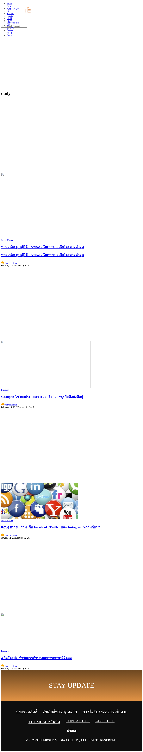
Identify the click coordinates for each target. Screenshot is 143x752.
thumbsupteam (10, 263)
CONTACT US (78, 721)
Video (9, 25)
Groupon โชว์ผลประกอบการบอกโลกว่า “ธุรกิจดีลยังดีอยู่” (42, 397)
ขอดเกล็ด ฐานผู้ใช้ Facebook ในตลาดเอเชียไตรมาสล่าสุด (42, 255)
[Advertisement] (71, 67)
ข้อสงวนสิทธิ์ (26, 711)
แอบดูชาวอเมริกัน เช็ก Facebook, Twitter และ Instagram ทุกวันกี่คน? (50, 527)
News (9, 20)
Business (5, 390)
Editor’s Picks (13, 23)
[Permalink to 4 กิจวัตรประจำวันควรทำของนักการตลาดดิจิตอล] (29, 648)
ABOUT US (105, 721)
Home (9, 17)
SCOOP (10, 28)
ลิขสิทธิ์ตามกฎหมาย (60, 711)
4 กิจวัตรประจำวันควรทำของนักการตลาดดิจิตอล (36, 658)
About (9, 33)
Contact (10, 35)
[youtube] (141, 4)
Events (10, 30)
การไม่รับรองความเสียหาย (105, 711)
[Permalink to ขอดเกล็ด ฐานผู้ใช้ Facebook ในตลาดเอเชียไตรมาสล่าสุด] (53, 237)
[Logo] (20, 13)
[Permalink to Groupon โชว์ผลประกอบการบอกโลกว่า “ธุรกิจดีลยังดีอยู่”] (45, 387)
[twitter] (138, 4)
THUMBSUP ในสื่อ (44, 722)
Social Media (7, 240)
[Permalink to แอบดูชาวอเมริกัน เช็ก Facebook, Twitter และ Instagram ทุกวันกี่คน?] (39, 518)
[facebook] (134, 4)
